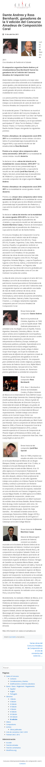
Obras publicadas (16, 730)
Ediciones (9, 697)
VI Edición (13, 712)
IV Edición (13, 707)
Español (12, 689)
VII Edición (13, 714)
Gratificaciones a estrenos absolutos (22, 684)
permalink (13, 637)
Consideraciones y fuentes (19, 681)
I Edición (13, 699)
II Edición (13, 702)
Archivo (8, 727)
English (12, 691)
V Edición (13, 709)
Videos (8, 722)
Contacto (13, 679)
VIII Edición (13, 717)
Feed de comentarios (13, 748)
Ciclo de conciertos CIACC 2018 (17, 732)
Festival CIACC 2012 (13, 735)
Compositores (11, 724)
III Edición (13, 704)
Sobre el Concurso (12, 676)
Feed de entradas (12, 745)
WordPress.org (11, 750)
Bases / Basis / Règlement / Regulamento (20, 686)
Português (13, 694)
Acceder (9, 743)
